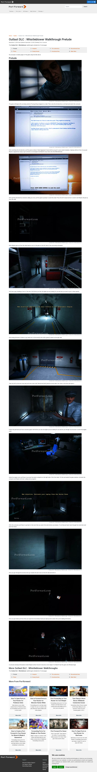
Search (85, 6)
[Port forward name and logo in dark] (17, 6)
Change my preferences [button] (71, 767)
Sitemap (44, 2)
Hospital (34, 48)
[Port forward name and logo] (7, 1)
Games (44, 769)
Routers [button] (11, 11)
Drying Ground (35, 51)
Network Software (47, 764)
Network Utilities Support (28, 762)
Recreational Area (75, 48)
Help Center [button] (33, 11)
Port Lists (25, 2)
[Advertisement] (48, 24)
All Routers (45, 766)
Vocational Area (55, 51)
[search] (48, 2)
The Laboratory (55, 48)
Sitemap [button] (40, 11)
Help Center (38, 2)
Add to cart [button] (91, 2)
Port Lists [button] (18, 11)
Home (10, 35)
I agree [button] (54, 767)
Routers (20, 2)
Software (31, 2)
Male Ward (73, 51)
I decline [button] (61, 767)
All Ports (45, 767)
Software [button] (25, 11)
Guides (15, 35)
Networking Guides (27, 766)
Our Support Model (27, 764)
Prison (14, 51)
